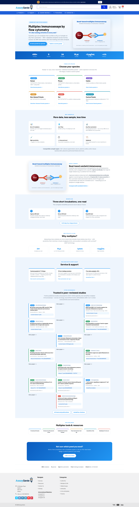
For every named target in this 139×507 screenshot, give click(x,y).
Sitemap (40, 488)
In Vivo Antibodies (65, 491)
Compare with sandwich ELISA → (78, 186)
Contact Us (41, 486)
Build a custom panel (56, 43)
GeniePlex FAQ (90, 431)
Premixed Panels (35, 431)
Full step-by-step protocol (69, 223)
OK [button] (100, 2)
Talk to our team (69, 455)
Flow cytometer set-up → (64, 279)
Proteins (63, 493)
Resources (41, 483)
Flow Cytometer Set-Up (76, 431)
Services (40, 480)
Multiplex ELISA (64, 483)
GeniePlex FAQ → (90, 277)
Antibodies (63, 488)
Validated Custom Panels (62, 431)
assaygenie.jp (41, 495)
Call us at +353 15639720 (23, 494)
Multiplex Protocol (104, 431)
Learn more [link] (82, 2)
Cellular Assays (64, 486)
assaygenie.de (41, 497)
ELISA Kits (63, 480)
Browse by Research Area (49, 431)
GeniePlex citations (79, 412)
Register (115, 7)
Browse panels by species (37, 43)
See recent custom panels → (37, 279)
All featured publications (61, 412)
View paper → (60, 304)
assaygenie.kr (41, 494)
